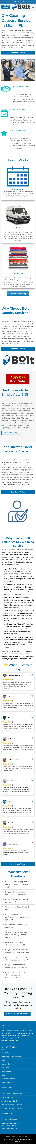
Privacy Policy (11, 1136)
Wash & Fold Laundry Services (12, 1094)
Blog (3, 1075)
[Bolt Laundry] (21, 7)
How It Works (6, 1053)
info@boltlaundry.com (14, 1123)
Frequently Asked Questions (11, 1057)
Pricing (3, 1060)
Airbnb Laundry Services (10, 1101)
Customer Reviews (8, 1079)
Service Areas (6, 1071)
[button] (33, 6)
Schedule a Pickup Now (17, 1014)
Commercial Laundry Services (12, 1108)
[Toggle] (3, 882)
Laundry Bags (6, 1064)
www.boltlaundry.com (9, 1128)
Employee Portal (7, 1082)
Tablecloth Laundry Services (11, 1105)
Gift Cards (5, 1068)
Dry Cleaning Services (9, 1097)
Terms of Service (24, 1136)
